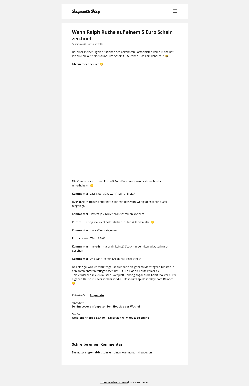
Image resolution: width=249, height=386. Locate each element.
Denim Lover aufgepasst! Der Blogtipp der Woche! (106, 306)
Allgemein (97, 295)
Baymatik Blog (86, 11)
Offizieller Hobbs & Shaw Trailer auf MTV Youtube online (110, 318)
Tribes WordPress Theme (114, 382)
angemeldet (93, 352)
